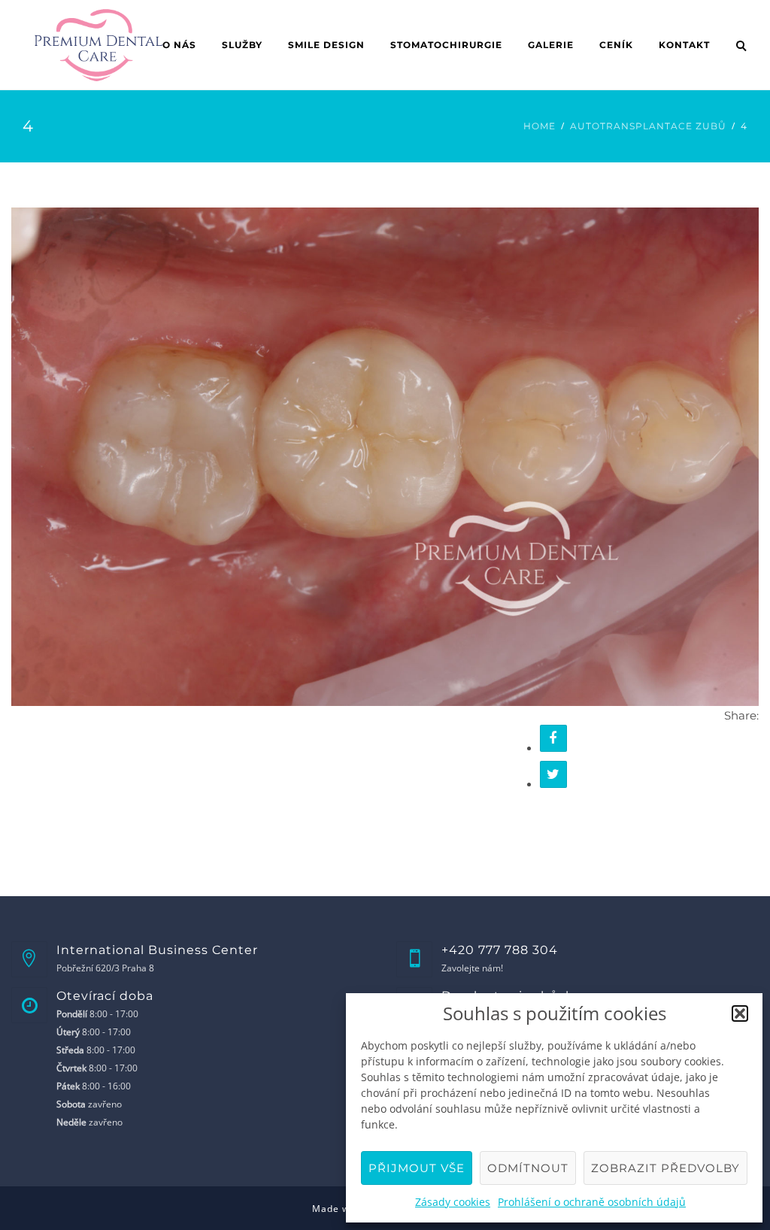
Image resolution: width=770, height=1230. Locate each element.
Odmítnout (527, 1168)
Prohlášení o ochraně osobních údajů (592, 1202)
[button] (739, 1013)
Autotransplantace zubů (648, 126)
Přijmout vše (416, 1168)
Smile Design (326, 44)
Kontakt (684, 44)
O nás (179, 44)
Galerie (551, 44)
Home (539, 126)
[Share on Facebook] (553, 738)
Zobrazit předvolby (665, 1168)
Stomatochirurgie (446, 44)
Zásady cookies (452, 1202)
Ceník (616, 44)
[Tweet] (553, 774)
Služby (242, 44)
